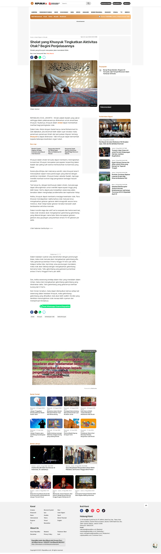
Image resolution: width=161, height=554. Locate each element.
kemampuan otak (49, 316)
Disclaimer (33, 534)
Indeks (127, 12)
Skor (58, 510)
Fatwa (50, 16)
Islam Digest (38, 37)
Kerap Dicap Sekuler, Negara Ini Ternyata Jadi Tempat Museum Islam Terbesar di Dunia (116, 72)
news (78, 12)
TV (121, 12)
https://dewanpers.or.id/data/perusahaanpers (45, 544)
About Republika (35, 531)
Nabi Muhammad (36, 16)
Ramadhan (47, 523)
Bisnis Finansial (96, 12)
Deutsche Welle (106, 3)
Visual (46, 520)
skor (56, 12)
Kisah (45, 16)
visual (115, 12)
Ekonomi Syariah (46, 12)
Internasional (34, 518)
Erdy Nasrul (50, 53)
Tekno (46, 518)
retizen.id (127, 3)
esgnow (108, 12)
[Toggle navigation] (32, 3)
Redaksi (46, 531)
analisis (86, 12)
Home (32, 37)
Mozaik (56, 16)
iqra (72, 12)
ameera (34, 12)
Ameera (32, 510)
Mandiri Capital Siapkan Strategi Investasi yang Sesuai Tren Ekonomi (38, 151)
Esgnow (32, 520)
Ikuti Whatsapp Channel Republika (56, 306)
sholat (60, 123)
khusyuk (33, 137)
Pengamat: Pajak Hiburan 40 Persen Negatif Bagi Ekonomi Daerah (71, 151)
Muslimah (63, 16)
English (59, 520)
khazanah (64, 12)
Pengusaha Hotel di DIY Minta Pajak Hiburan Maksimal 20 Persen (54, 151)
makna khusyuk (61, 316)
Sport (59, 515)
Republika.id (117, 3)
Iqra (45, 512)
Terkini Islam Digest (106, 116)
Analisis (46, 515)
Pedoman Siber (62, 531)
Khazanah (33, 512)
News (32, 515)
